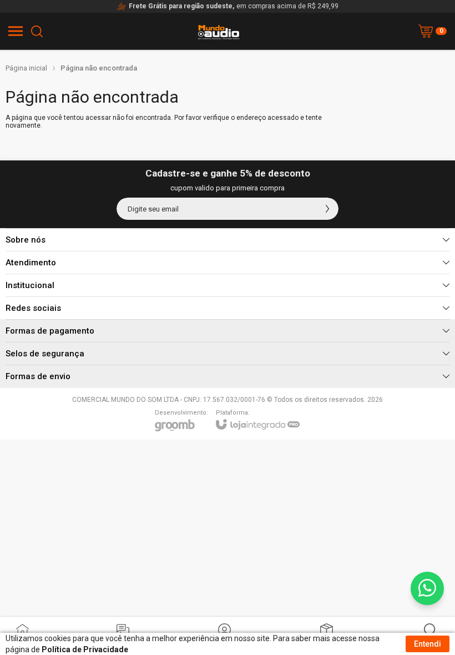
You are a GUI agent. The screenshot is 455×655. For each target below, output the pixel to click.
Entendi (427, 643)
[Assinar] (327, 209)
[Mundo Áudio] (218, 47)
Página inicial (26, 68)
